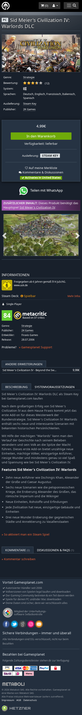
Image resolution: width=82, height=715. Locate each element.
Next (77, 235)
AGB (18, 700)
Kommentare (17, 550)
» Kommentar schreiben (19, 559)
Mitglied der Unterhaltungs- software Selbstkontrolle (30, 613)
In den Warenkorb (41, 136)
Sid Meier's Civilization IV (37, 207)
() (46, 6)
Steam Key (29, 103)
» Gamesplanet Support (35, 347)
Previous (4, 235)
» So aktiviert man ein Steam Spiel (25, 534)
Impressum (8, 700)
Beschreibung (16, 387)
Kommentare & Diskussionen (42, 172)
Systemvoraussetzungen (55, 387)
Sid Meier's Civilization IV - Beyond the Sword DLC (33, 370)
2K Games (29, 109)
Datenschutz (30, 700)
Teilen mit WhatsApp (45, 190)
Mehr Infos (73, 296)
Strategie (28, 77)
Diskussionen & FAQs (55, 550)
